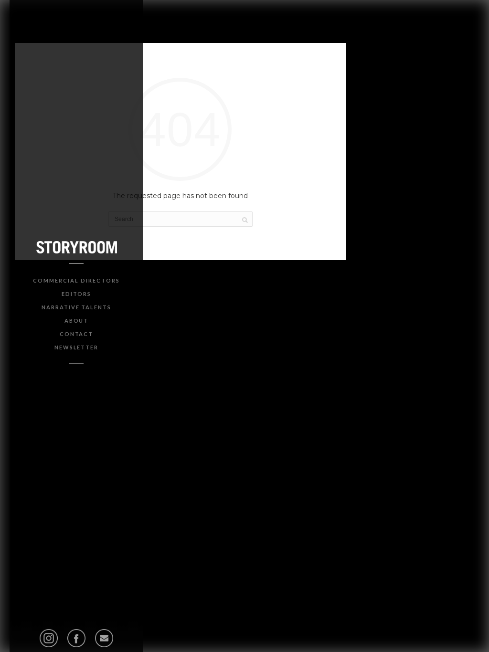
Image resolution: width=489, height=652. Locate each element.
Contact (77, 334)
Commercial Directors (76, 280)
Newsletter (76, 347)
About (76, 320)
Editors (77, 294)
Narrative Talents (76, 307)
